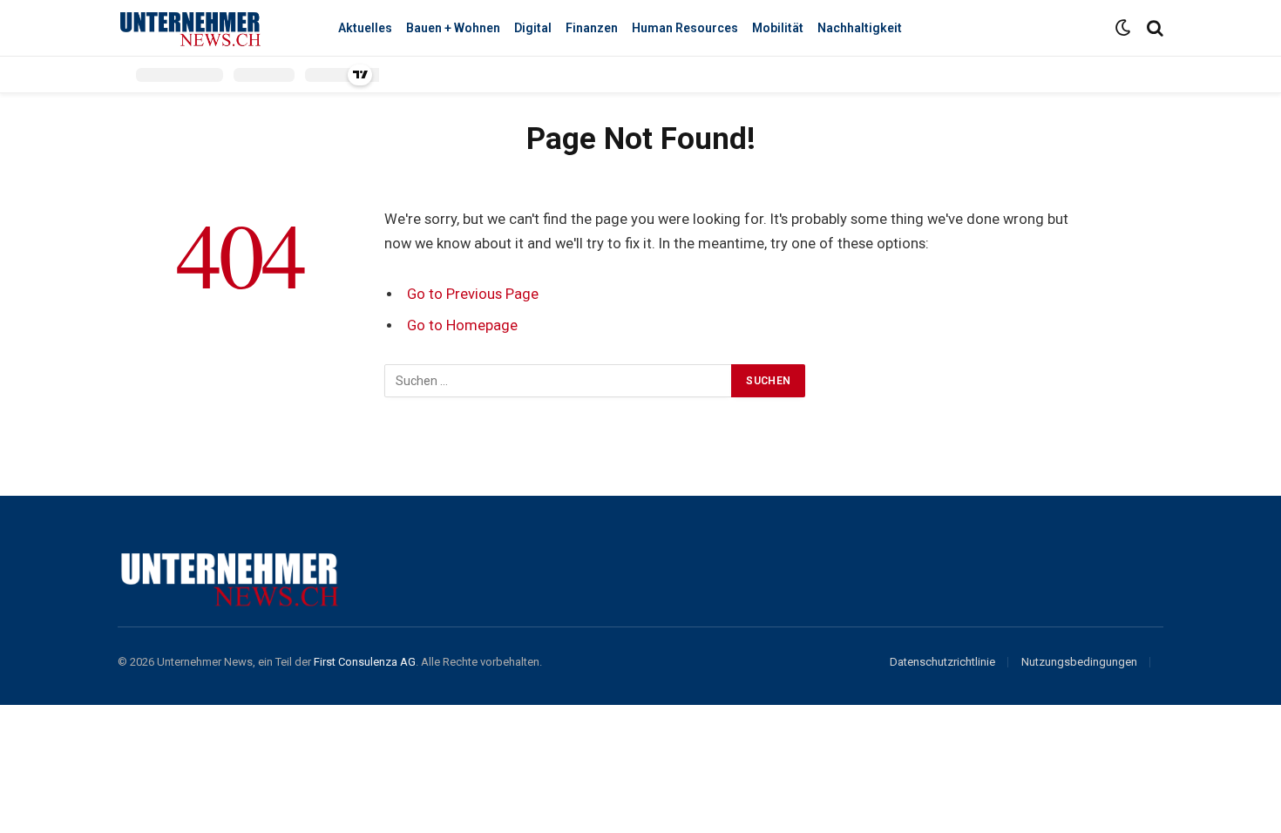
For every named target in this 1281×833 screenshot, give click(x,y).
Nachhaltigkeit (859, 28)
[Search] (1153, 28)
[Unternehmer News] (209, 28)
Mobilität (777, 28)
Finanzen (592, 28)
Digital (533, 28)
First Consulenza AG (365, 661)
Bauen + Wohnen (453, 28)
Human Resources (685, 28)
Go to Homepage (462, 325)
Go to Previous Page (473, 294)
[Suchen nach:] (558, 380)
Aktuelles (365, 28)
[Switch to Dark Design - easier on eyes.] (1123, 28)
